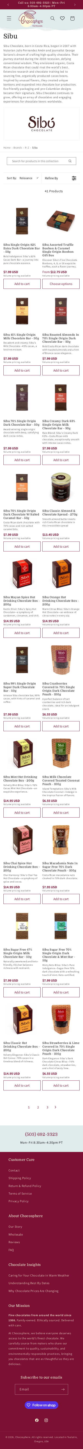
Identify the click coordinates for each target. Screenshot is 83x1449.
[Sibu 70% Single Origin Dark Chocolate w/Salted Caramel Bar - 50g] (22, 487)
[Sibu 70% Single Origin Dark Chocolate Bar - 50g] (22, 397)
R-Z (27, 147)
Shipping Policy (20, 1178)
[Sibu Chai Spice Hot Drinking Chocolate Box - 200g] (22, 839)
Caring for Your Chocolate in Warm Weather (39, 1275)
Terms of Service (20, 1193)
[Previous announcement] (8, 4)
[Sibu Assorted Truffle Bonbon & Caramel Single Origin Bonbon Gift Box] (61, 221)
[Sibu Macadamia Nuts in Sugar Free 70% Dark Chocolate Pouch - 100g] (61, 839)
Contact (14, 1170)
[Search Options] (71, 161)
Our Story (15, 1227)
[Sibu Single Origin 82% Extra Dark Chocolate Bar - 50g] (22, 221)
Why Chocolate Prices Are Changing (34, 1291)
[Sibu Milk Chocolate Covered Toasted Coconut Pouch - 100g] (61, 753)
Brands (17, 147)
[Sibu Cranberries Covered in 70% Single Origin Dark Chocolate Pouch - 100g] (61, 660)
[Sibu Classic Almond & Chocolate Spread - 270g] (61, 487)
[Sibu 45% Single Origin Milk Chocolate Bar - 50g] (22, 311)
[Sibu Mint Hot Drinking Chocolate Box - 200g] (22, 753)
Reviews (14, 1242)
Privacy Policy (19, 1201)
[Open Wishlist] (62, 18)
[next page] (56, 1107)
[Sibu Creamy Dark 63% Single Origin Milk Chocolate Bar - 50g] (61, 397)
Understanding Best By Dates (29, 1283)
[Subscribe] (63, 1389)
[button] (9, 18)
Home (7, 147)
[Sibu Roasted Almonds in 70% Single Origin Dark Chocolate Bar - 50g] (61, 311)
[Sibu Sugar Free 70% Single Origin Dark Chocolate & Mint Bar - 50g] (61, 926)
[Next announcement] (75, 4)
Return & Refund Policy (25, 1186)
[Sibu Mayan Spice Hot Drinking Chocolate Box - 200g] (22, 573)
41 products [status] (54, 191)
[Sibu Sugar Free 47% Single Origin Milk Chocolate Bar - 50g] (22, 926)
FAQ (11, 1250)
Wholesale (16, 1234)
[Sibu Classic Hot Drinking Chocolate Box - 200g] (22, 1019)
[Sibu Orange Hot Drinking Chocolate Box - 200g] (61, 573)
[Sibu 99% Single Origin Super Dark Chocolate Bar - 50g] (22, 660)
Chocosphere (22, 1437)
